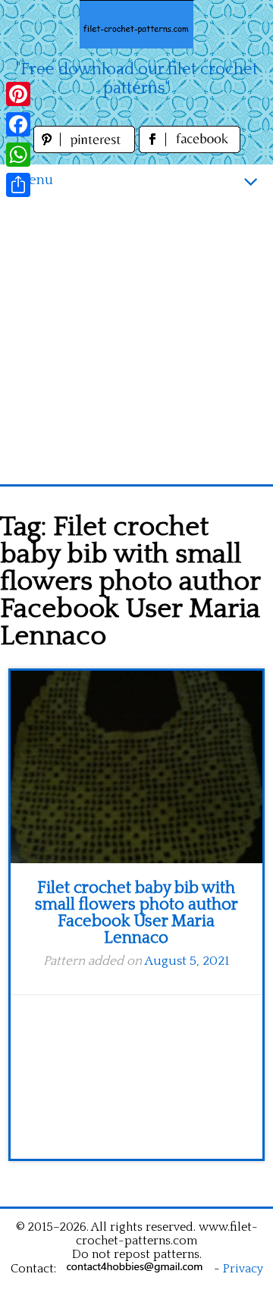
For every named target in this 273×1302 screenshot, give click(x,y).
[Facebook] (18, 124)
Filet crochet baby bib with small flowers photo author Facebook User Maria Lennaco (136, 912)
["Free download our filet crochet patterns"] (136, 24)
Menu (34, 180)
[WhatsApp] (18, 154)
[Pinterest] (18, 94)
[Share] (18, 185)
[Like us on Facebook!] (189, 149)
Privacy (243, 1268)
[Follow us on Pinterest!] (86, 149)
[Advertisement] (136, 340)
